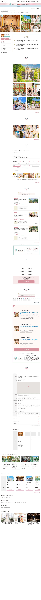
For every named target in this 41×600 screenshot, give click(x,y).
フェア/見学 (4, 49)
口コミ (4, 45)
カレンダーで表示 (36, 302)
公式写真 (4, 42)
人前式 (20, 400)
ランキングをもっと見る (37, 492)
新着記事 (33, 1)
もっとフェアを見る (26, 349)
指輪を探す (18, 1)
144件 (4, 12)
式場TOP (4, 41)
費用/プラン (4, 48)
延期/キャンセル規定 (5, 52)
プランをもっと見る (36, 242)
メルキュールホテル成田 (33, 437)
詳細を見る (19, 489)
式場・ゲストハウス (5, 11)
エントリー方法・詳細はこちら (29, 253)
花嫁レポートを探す (28, 1)
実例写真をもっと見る (36, 139)
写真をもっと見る (37, 112)
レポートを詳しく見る (15, 177)
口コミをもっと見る (37, 182)
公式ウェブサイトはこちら (21, 411)
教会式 (18, 400)
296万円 (26, 12)
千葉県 (1, 11)
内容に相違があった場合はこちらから (36, 425)
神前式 (22, 400)
